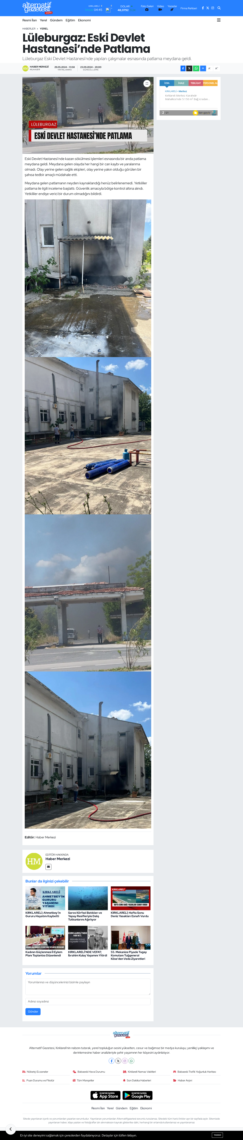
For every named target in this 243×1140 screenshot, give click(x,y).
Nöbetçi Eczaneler (37, 1072)
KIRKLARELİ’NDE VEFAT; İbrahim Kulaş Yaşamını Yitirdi (87, 953)
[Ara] (219, 8)
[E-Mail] (48, 867)
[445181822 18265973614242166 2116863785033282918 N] (88, 592)
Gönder (33, 1011)
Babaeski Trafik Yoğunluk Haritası (197, 1072)
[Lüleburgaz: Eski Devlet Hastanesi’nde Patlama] (88, 115)
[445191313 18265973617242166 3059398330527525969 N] (88, 435)
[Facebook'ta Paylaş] (183, 68)
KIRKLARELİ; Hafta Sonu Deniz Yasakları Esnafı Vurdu (130, 914)
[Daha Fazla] (203, 68)
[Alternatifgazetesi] (37, 8)
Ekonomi (84, 20)
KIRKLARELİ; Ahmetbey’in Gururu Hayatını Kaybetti (43, 914)
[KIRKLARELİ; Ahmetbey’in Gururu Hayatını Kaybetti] (45, 898)
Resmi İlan (29, 20)
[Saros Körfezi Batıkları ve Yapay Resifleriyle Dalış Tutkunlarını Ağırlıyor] (88, 898)
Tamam (217, 1135)
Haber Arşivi (185, 1080)
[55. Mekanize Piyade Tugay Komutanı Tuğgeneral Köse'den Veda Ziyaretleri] (130, 937)
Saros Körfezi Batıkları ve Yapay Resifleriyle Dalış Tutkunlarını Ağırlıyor (85, 916)
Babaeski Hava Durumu (91, 1072)
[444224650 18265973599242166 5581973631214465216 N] (88, 749)
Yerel (43, 20)
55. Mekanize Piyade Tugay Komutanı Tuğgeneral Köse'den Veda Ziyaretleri (129, 955)
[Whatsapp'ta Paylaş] (196, 68)
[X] (118, 1061)
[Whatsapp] (131, 1061)
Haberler (28, 28)
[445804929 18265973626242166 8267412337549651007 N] (88, 278)
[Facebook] (112, 1061)
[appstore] (105, 1095)
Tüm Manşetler (85, 1080)
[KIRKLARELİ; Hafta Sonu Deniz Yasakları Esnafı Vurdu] (130, 898)
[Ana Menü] (219, 20)
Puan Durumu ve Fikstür (40, 1080)
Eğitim (70, 20)
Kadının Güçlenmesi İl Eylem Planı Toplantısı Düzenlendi (43, 953)
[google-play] (137, 1095)
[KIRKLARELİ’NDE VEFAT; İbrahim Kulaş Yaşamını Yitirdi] (88, 937)
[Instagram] (125, 1061)
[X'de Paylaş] (189, 68)
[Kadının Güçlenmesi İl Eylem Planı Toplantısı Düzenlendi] (45, 937)
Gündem (56, 20)
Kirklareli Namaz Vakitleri (142, 1072)
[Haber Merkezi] (34, 861)
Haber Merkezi (58, 859)
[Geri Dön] (10, 1129)
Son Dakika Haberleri (139, 1080)
